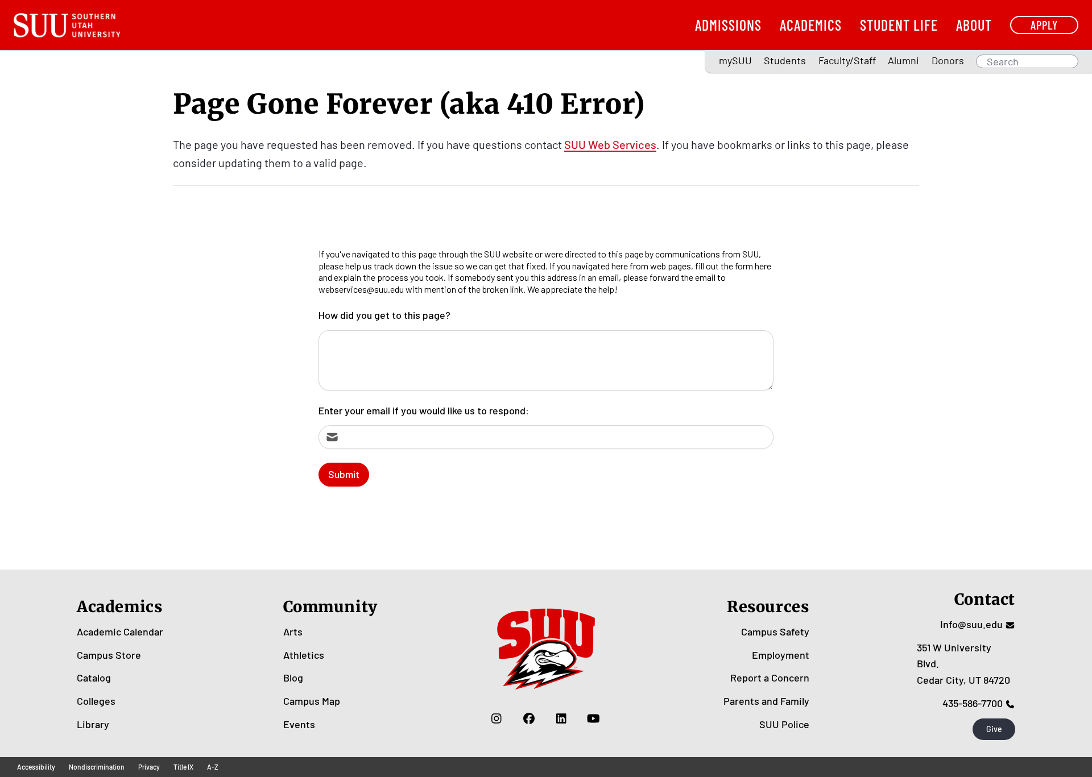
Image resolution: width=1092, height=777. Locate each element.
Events (299, 724)
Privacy (149, 767)
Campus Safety (775, 631)
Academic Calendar (120, 631)
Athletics (303, 655)
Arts (293, 631)
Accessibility (36, 767)
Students (785, 60)
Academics (811, 25)
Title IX (183, 767)
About (974, 25)
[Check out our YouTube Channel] (593, 718)
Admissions (728, 25)
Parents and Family (766, 701)
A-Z (212, 767)
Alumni (903, 60)
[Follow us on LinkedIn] (561, 718)
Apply (1044, 25)
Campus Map (311, 701)
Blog (293, 677)
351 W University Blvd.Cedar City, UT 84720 (963, 664)
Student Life (899, 25)
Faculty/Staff (847, 60)
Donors (948, 60)
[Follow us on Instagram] (496, 718)
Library (93, 724)
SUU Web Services (610, 144)
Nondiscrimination (97, 767)
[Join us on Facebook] (529, 718)
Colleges (96, 701)
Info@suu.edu (971, 624)
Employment (780, 655)
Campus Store (109, 655)
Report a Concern (769, 677)
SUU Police (784, 724)
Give (994, 729)
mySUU (735, 60)
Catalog (94, 677)
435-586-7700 (972, 703)
